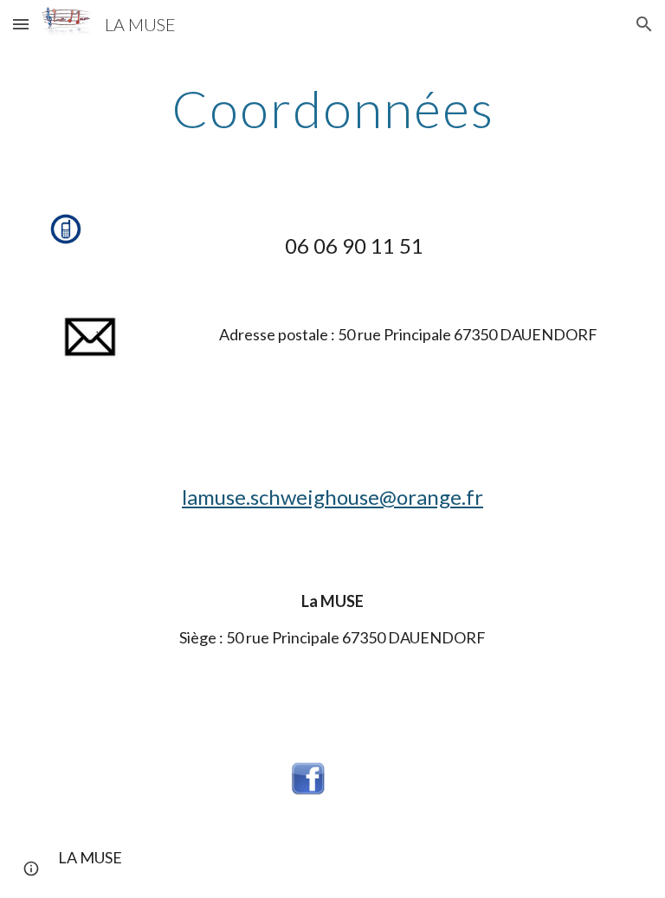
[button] (21, 24)
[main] (332, 108)
